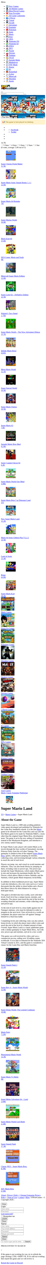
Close (4, 1204)
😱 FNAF (10, 58)
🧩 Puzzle (10, 51)
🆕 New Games (12, 6)
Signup (4, 1236)
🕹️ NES (9, 48)
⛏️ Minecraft (11, 76)
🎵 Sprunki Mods (13, 60)
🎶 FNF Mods (11, 65)
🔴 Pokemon (11, 30)
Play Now (5, 117)
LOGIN (4, 1219)
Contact (21, 1197)
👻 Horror (10, 67)
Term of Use (12, 1197)
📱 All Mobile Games (14, 9)
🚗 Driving (10, 53)
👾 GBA (9, 39)
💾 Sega (9, 37)
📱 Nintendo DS (12, 41)
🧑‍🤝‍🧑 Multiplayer (12, 62)
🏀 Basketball (11, 72)
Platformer (24, 793)
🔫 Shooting (11, 79)
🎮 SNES (10, 46)
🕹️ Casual (10, 20)
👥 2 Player (10, 18)
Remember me (9, 1216)
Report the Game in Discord (12, 1263)
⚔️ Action (10, 74)
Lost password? (7, 1214)
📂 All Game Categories (15, 16)
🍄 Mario (9, 34)
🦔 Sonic (9, 32)
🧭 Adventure (11, 25)
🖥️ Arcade (10, 23)
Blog (27, 1197)
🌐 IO (8, 69)
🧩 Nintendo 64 (12, 44)
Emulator (15, 793)
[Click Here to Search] (25, 94)
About (3, 1195)
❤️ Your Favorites (13, 13)
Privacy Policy (13, 1195)
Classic (9, 793)
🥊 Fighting (10, 55)
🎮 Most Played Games (15, 11)
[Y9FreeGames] (9, 89)
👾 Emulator (11, 27)
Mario (3, 793)
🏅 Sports (10, 81)
